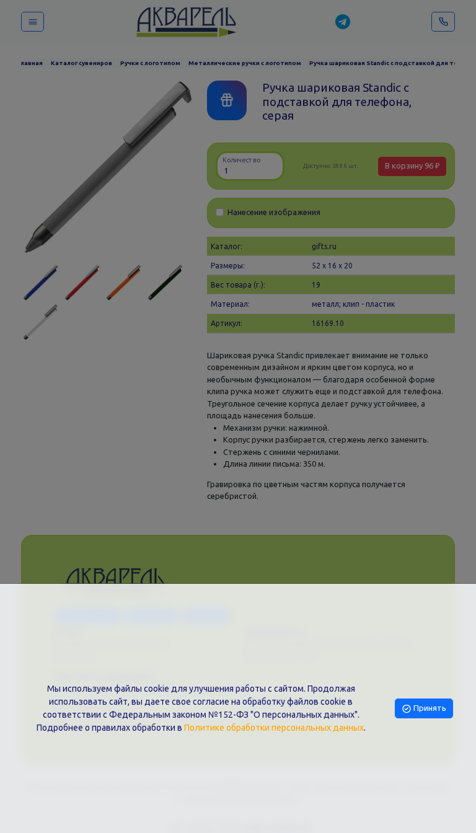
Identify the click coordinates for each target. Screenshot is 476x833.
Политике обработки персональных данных (274, 728)
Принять (429, 707)
